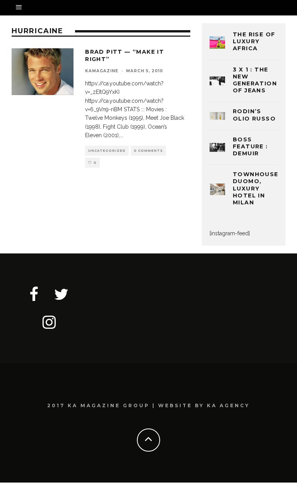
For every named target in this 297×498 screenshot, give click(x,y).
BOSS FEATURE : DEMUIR (250, 146)
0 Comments (148, 151)
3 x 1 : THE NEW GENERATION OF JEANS (255, 80)
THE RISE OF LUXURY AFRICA (254, 41)
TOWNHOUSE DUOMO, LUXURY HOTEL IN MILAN (255, 188)
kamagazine (101, 70)
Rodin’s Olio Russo (254, 115)
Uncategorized (107, 151)
